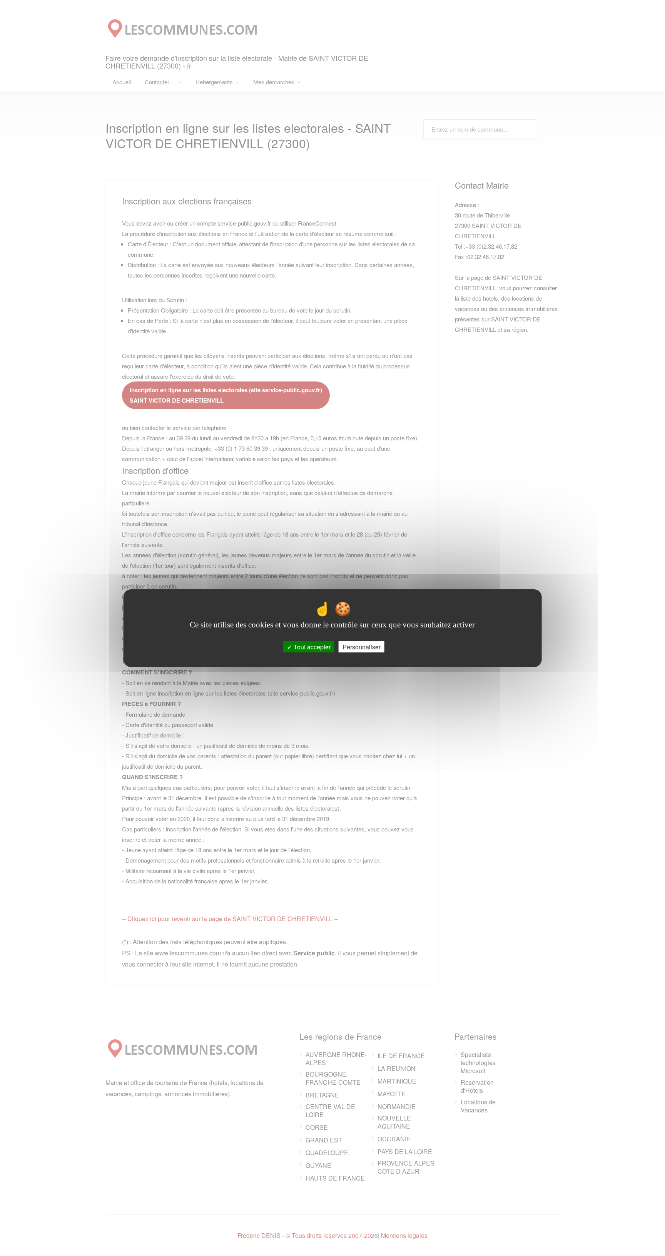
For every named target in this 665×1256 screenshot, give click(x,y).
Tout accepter (311, 646)
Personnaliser (362, 646)
